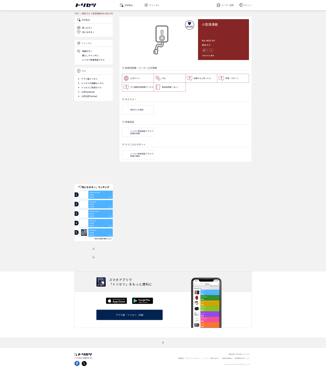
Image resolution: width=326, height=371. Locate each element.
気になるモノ (88, 32)
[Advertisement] (93, 123)
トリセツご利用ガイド (91, 87)
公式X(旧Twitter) (89, 96)
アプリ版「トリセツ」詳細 (129, 315)
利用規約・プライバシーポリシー (189, 358)
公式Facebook (87, 91)
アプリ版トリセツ (89, 78)
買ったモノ (87, 27)
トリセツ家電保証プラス (93, 59)
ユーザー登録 (227, 5)
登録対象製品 (227, 358)
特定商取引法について (242, 358)
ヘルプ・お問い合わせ (211, 358)
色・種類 (209, 50)
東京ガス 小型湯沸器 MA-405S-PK (97, 13)
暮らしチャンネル (90, 55)
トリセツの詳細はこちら (92, 83)
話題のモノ (87, 51)
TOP (76, 13)
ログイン (247, 5)
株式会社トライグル (243, 354)
